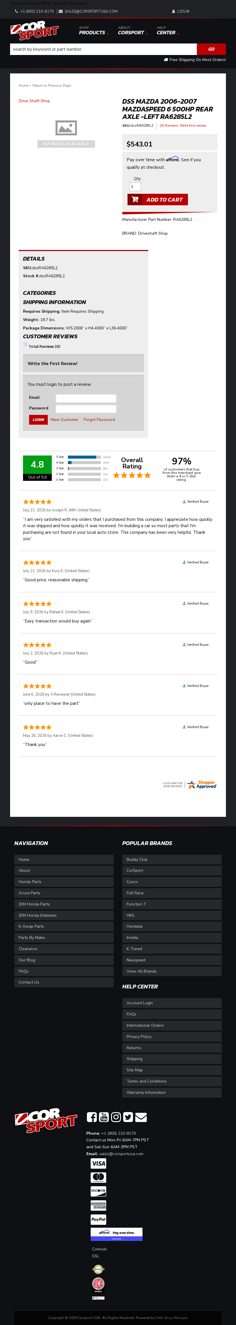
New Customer (64, 419)
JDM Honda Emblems (38, 915)
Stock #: (31, 276)
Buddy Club (137, 859)
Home (23, 85)
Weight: (31, 319)
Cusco (132, 881)
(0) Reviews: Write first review (183, 125)
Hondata (134, 926)
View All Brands (142, 971)
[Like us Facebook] (92, 1117)
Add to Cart (164, 199)
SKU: (126, 125)
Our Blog (27, 960)
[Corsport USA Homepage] (34, 30)
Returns (134, 1048)
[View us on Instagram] (116, 1117)
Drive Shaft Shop (34, 101)
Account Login (140, 1003)
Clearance (28, 949)
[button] (118, 49)
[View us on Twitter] (128, 1117)
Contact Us (29, 982)
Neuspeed (136, 960)
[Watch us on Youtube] (104, 1117)
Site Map (135, 1070)
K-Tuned (134, 949)
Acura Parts (29, 893)
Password (38, 408)
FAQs (23, 971)
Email (34, 397)
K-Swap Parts (31, 926)
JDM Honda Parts (34, 904)
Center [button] (166, 30)
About (24, 870)
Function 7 (136, 904)
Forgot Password (99, 419)
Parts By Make (32, 937)
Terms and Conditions (147, 1081)
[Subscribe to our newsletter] (141, 1117)
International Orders (145, 1025)
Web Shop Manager (172, 1317)
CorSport (135, 870)
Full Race (135, 893)
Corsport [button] (131, 30)
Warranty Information (146, 1092)
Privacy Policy (139, 1036)
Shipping (134, 1059)
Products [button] (92, 30)
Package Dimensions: (44, 328)
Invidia (132, 937)
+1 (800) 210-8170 (118, 1133)
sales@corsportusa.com (91, 11)
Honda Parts (30, 881)
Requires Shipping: (41, 311)
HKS (130, 915)
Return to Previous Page (52, 85)
